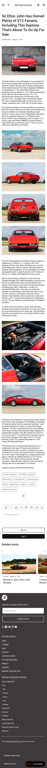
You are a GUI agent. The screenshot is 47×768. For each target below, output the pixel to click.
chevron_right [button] (44, 551)
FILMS (4, 641)
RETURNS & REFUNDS (9, 660)
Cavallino (5, 716)
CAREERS (5, 667)
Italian (5, 484)
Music (24, 484)
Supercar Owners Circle (10, 727)
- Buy (3, 685)
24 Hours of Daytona (9, 474)
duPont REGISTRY (8, 682)
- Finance (5, 693)
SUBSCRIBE (23, 619)
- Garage (5, 704)
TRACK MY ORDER (8, 656)
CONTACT (5, 652)
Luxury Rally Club (8, 723)
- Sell (3, 689)
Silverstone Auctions (25, 468)
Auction (31, 474)
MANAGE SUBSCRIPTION (11, 671)
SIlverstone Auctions (9, 489)
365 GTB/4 (22, 474)
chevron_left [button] (2, 551)
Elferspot (5, 731)
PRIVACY (5, 664)
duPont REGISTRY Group (14, 741)
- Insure (4, 697)
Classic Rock (7, 479)
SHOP (4, 648)
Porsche (31, 484)
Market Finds (14, 484)
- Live (4, 701)
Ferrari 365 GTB (19, 479)
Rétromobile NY (7, 719)
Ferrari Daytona (32, 479)
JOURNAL (5, 645)
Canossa (5, 712)
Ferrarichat (6, 708)
